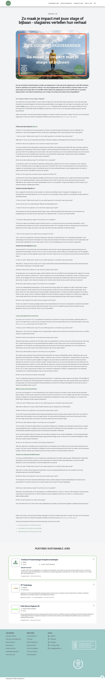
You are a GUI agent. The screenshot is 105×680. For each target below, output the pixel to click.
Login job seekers (11, 636)
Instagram (53, 642)
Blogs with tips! (10, 642)
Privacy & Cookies (32, 651)
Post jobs (29, 639)
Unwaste (40, 106)
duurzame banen (66, 116)
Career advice (10, 645)
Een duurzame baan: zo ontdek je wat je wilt (29, 525)
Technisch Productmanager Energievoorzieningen (39, 560)
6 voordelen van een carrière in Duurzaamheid (30, 528)
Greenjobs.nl (48, 106)
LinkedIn (52, 636)
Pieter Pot (32, 106)
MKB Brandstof (35, 454)
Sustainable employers (12, 651)
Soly (37, 106)
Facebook (53, 639)
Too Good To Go (34, 315)
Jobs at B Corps (10, 654)
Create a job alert (10, 648)
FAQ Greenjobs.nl (32, 654)
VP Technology (26, 585)
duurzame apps (23, 324)
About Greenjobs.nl (32, 642)
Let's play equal (54, 645)
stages (74, 116)
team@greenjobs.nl (55, 648)
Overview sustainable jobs (13, 639)
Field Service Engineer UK (30, 606)
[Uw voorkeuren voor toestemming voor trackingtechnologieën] (102, 677)
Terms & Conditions (32, 648)
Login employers (32, 636)
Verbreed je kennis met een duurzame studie (29, 531)
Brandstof (25, 106)
